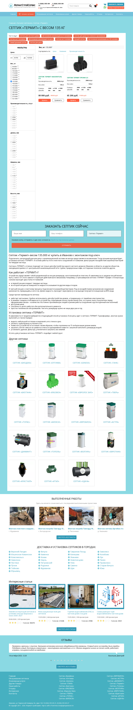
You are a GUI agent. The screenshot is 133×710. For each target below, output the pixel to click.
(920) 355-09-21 (44, 4)
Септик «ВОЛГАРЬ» (116, 688)
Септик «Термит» (117, 683)
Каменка (45, 554)
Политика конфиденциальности (62, 706)
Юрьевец (15, 571)
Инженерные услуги (62, 14)
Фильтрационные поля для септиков (49, 613)
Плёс (72, 563)
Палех (102, 560)
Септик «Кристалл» (116, 693)
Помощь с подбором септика (116, 7)
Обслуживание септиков (44, 14)
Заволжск (104, 551)
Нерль (44, 560)
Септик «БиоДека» (66, 676)
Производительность (77, 51)
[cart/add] (44, 100)
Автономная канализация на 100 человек (103, 39)
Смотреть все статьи (66, 629)
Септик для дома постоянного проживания (90, 36)
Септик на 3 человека (17, 39)
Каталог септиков (28, 14)
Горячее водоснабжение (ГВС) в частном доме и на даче (81, 613)
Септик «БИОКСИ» (66, 698)
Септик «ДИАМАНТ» (116, 681)
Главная (13, 14)
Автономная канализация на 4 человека (56, 36)
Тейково (15, 568)
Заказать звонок (116, 4)
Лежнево (74, 557)
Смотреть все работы (66, 537)
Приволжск (105, 563)
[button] (51, 660)
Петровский (46, 563)
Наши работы (89, 14)
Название (62, 51)
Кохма (43, 557)
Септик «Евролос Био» (66, 691)
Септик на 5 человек (63, 39)
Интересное (109, 14)
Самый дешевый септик (18, 42)
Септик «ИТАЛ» (117, 696)
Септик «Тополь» (117, 686)
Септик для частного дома (29, 36)
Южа (102, 568)
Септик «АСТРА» (117, 678)
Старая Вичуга (106, 565)
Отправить (66, 245)
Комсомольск (17, 557)
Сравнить (58, 100)
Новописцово (76, 560)
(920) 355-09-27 (58, 4)
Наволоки (15, 560)
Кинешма (74, 554)
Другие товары (77, 14)
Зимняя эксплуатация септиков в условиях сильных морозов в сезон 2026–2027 (22, 614)
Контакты (119, 14)
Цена (54, 51)
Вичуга (44, 551)
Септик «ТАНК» (66, 683)
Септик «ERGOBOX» (66, 688)
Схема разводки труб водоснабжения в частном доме (110, 613)
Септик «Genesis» (66, 681)
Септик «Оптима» (66, 678)
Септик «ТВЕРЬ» (66, 693)
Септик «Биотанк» (66, 686)
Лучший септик (79, 39)
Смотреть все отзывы (66, 667)
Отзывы (99, 14)
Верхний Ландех (18, 551)
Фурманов (45, 568)
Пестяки (15, 563)
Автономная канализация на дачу (41, 39)
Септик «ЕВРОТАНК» (115, 691)
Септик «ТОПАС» (66, 696)
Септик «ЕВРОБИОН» (115, 676)
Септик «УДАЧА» (117, 698)
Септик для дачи (36, 42)
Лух (101, 557)
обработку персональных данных (62, 240)
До (25, 58)
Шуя (72, 568)
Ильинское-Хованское (21, 554)
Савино (73, 565)
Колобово (104, 554)
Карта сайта (46, 706)
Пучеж (14, 565)
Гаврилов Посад (78, 551)
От (11, 58)
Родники (45, 565)
